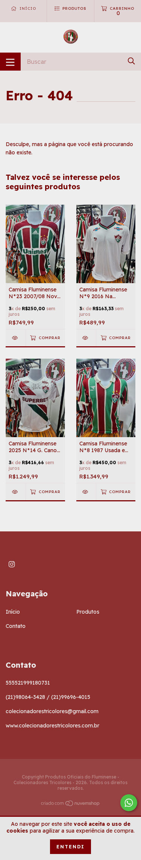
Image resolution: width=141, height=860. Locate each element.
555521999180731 (28, 682)
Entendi (70, 846)
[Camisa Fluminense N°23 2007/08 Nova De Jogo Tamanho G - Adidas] (16, 337)
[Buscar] (131, 61)
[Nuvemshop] (71, 804)
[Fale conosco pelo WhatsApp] (128, 802)
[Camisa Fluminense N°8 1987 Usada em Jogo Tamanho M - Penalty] (86, 491)
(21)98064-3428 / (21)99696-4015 (48, 697)
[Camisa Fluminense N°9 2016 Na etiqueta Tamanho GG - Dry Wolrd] (86, 337)
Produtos (87, 611)
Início (13, 611)
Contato (16, 626)
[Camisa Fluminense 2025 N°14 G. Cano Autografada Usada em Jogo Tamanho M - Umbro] (16, 491)
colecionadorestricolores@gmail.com (52, 711)
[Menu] (10, 62)
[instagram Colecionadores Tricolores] (12, 564)
